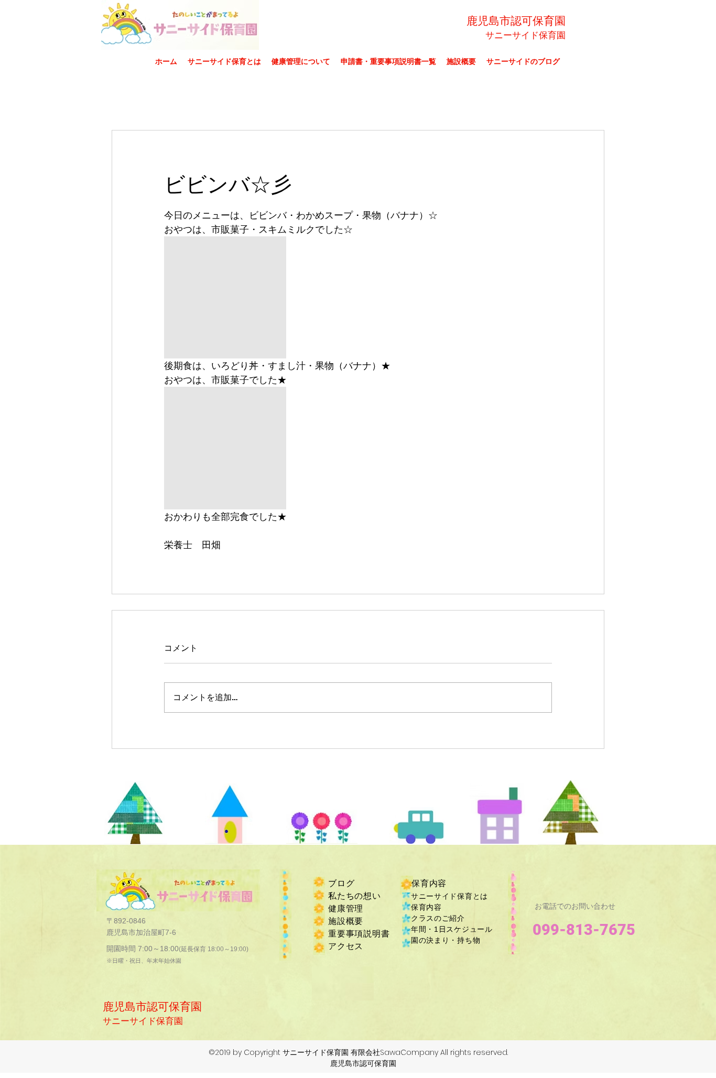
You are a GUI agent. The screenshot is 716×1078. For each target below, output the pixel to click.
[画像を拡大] (225, 297)
